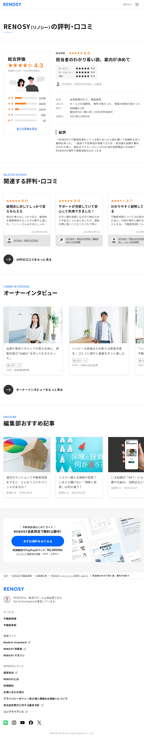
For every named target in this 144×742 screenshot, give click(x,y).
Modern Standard (15, 642)
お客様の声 (41, 575)
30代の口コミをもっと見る (34, 259)
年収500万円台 (83, 84)
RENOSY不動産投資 (22, 575)
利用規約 (9, 685)
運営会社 (9, 672)
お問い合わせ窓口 (14, 692)
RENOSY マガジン (14, 655)
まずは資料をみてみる (37, 541)
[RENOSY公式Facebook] (31, 723)
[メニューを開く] (136, 4)
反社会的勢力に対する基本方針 (22, 705)
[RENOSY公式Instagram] (14, 723)
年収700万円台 (31, 240)
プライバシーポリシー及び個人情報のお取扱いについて (36, 698)
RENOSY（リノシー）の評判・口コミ (69, 575)
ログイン (127, 4)
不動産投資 (10, 618)
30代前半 (66, 84)
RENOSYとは (11, 679)
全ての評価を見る (27, 128)
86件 (43, 114)
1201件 (42, 109)
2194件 (42, 97)
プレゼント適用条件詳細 (28, 553)
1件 (44, 120)
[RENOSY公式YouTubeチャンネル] (22, 723)
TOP (6, 575)
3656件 (42, 103)
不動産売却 (10, 625)
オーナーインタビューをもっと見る (39, 389)
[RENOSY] (72, 589)
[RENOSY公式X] (39, 723)
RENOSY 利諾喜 (13, 649)
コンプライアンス (14, 711)
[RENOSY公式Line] (6, 723)
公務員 (98, 84)
